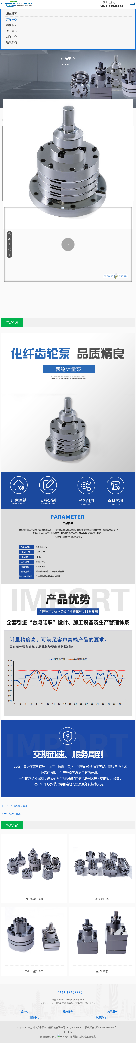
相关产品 (12, 825)
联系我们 (11, 42)
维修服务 (11, 25)
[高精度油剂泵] (102, 863)
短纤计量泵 (15, 813)
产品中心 (11, 19)
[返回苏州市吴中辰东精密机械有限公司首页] (17, 4)
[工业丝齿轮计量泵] (34, 936)
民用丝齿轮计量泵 (34, 899)
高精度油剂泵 (102, 899)
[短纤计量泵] (102, 936)
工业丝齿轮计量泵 (18, 806)
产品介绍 (12, 322)
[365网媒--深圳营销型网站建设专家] (76, 1036)
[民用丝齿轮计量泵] (34, 863)
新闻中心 (11, 36)
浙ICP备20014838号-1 (107, 1027)
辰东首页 (11, 13)
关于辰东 (11, 31)
